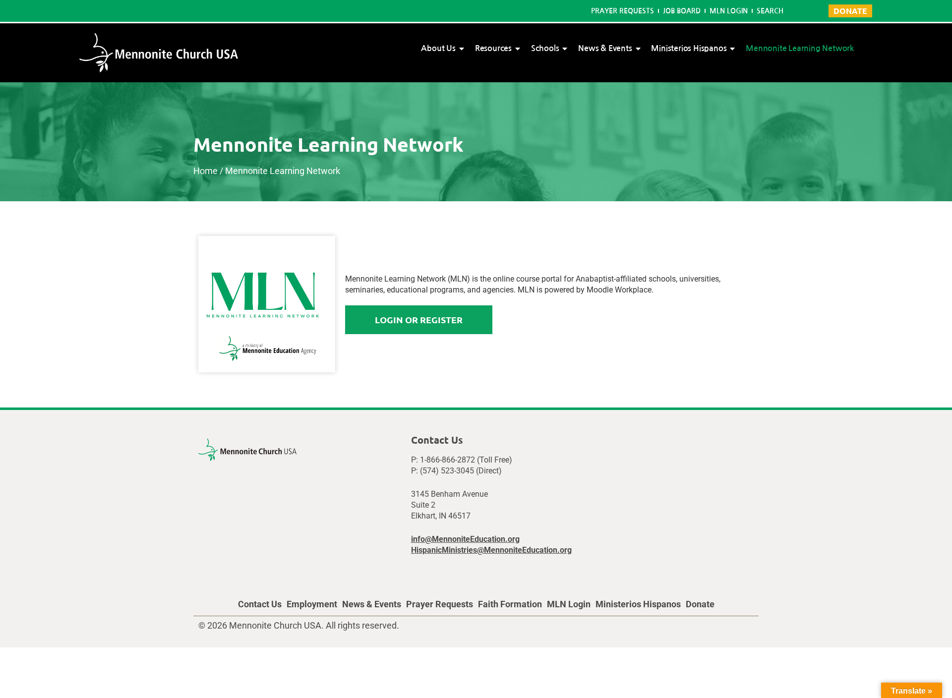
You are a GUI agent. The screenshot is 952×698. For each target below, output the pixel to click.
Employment (312, 604)
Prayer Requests (622, 10)
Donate (700, 604)
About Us (438, 48)
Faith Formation (510, 604)
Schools (545, 48)
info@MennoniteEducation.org (465, 539)
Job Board (682, 10)
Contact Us (260, 604)
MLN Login (729, 10)
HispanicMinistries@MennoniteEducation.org (491, 550)
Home (205, 171)
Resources (493, 48)
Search (770, 10)
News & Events (605, 48)
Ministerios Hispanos (688, 48)
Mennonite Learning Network (800, 48)
